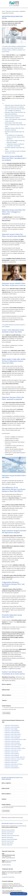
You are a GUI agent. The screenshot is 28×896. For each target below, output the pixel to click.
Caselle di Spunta (6, 705)
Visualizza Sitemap (6, 864)
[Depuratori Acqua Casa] (14, 3)
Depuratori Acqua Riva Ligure (12, 741)
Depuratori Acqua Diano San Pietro (13, 764)
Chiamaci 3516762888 (10, 860)
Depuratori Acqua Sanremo (11, 725)
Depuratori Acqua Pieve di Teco (13, 750)
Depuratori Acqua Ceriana (11, 766)
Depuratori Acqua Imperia (12, 11)
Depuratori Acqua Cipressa (11, 760)
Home (3, 11)
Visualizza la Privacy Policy (8, 877)
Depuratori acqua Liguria (7, 837)
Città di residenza (7, 695)
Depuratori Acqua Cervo (11, 762)
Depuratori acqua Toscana (8, 841)
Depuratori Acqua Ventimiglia (12, 727)
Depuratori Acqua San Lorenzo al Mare (14, 759)
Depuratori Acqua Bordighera (12, 730)
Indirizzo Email (6, 689)
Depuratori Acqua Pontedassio (12, 743)
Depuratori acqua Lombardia (8, 830)
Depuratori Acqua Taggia (11, 729)
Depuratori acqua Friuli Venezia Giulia (10, 835)
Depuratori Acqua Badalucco (12, 767)
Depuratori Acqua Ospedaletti (12, 737)
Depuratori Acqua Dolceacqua (12, 746)
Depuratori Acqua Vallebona (12, 755)
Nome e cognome (7, 684)
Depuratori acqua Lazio (7, 844)
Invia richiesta (6, 713)
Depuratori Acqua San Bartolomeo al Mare (15, 739)
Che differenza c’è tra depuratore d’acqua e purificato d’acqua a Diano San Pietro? (16, 137)
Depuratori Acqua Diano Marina (13, 734)
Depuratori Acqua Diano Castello (13, 744)
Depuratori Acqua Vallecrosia (12, 732)
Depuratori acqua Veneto (7, 833)
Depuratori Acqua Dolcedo (11, 751)
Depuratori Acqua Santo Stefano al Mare (15, 748)
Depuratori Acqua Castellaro (12, 753)
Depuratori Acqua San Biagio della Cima (15, 757)
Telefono (4, 700)
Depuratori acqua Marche (7, 843)
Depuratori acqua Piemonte (8, 831)
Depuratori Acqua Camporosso (12, 736)
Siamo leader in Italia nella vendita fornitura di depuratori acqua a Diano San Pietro (15, 124)
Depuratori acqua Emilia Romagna (9, 839)
